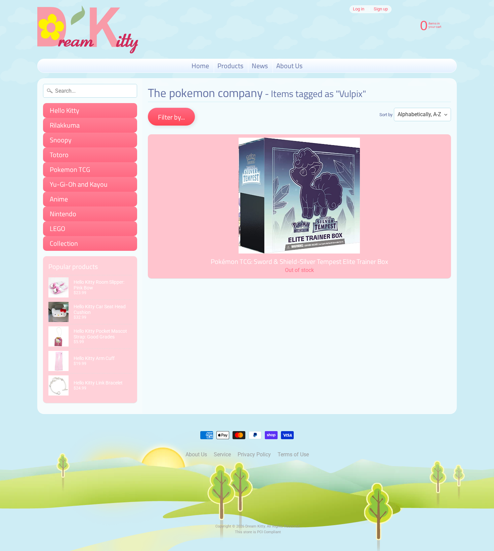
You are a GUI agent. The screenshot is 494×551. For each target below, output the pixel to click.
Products (230, 65)
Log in (358, 9)
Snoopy (61, 140)
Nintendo (63, 214)
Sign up (381, 9)
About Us (289, 65)
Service (222, 454)
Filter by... (171, 117)
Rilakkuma (65, 125)
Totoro (59, 154)
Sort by (386, 114)
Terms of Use (293, 454)
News (260, 65)
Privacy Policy (254, 454)
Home (200, 65)
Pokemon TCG (70, 169)
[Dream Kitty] (87, 29)
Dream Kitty (255, 526)
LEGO (57, 228)
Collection (64, 243)
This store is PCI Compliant (258, 532)
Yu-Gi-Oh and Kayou (79, 184)
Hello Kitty (64, 110)
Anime (59, 199)
